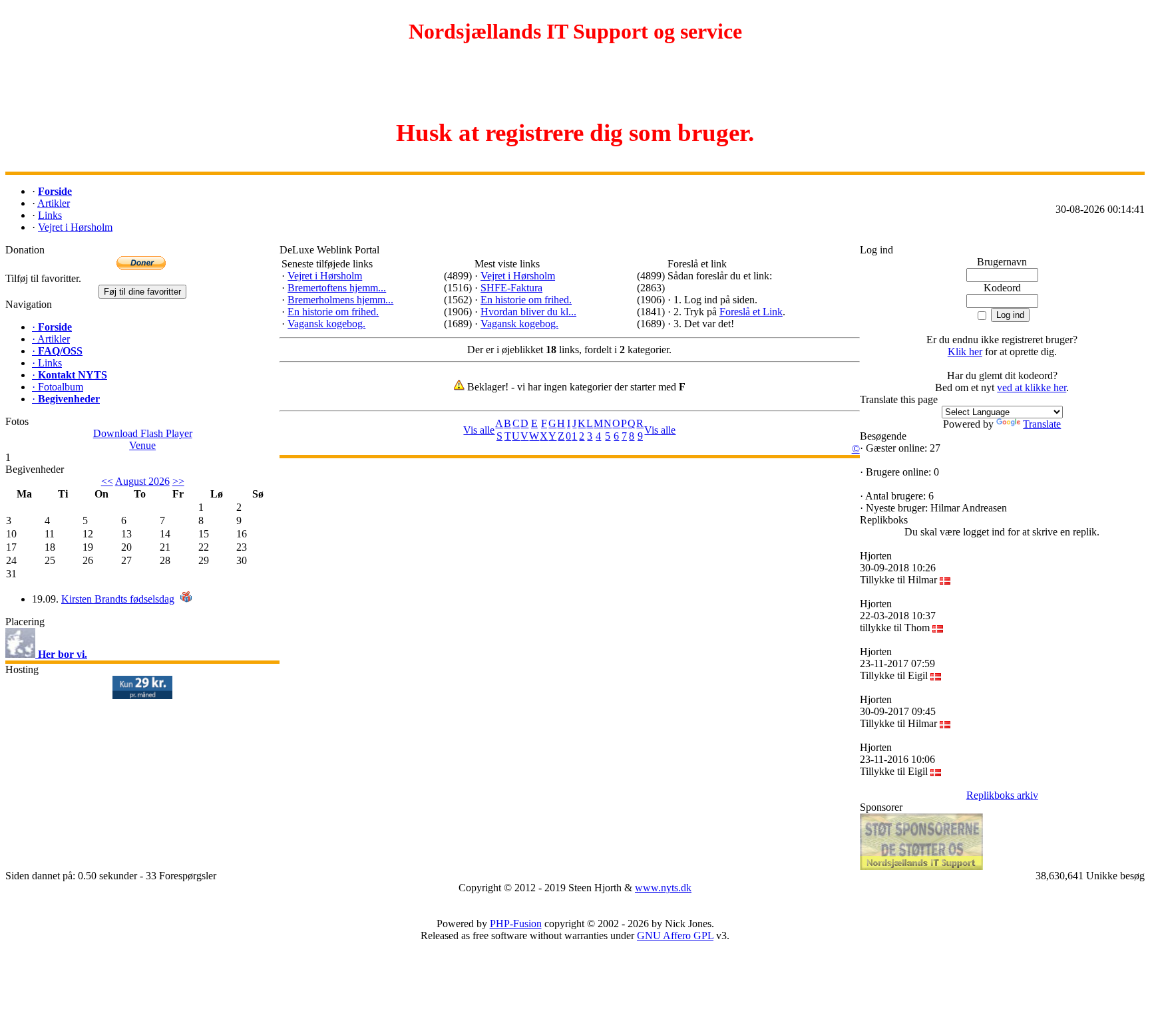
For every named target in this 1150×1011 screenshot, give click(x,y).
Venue (142, 445)
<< (107, 481)
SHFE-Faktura (511, 287)
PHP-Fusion (516, 923)
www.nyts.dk (663, 887)
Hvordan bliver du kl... (528, 311)
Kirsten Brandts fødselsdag (117, 599)
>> (178, 481)
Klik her (965, 351)
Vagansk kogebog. (326, 323)
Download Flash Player (142, 433)
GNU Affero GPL (675, 935)
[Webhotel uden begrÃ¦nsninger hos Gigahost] (142, 695)
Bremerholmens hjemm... (340, 299)
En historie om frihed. (333, 311)
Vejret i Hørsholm (325, 275)
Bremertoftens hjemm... (337, 287)
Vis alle (478, 430)
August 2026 (142, 481)
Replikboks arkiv (1002, 795)
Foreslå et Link (751, 311)
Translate (1042, 424)
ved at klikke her (1031, 387)
